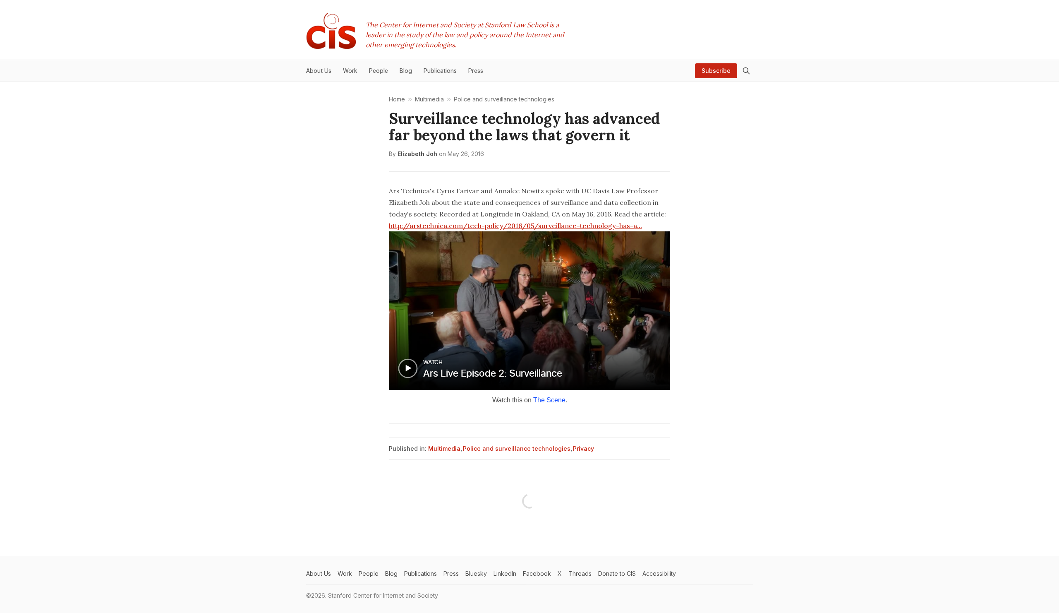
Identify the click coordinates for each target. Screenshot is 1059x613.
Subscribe (716, 70)
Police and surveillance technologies (516, 448)
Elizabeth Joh (417, 153)
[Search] (746, 70)
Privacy (583, 448)
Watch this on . (529, 400)
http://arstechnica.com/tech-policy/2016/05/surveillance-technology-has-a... (515, 225)
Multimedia (444, 448)
